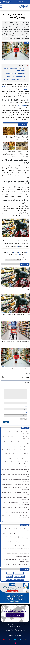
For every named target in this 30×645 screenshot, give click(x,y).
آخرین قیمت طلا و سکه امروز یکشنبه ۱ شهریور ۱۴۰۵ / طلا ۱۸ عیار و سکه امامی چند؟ (15, 498)
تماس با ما (13, 625)
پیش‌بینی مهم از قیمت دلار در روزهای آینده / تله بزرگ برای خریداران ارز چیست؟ (16, 432)
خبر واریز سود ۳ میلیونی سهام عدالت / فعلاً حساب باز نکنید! (16, 542)
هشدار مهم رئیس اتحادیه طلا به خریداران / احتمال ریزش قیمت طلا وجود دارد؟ (15, 475)
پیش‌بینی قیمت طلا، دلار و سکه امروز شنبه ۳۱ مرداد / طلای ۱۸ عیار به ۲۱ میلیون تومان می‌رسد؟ (15, 516)
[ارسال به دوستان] (6, 240)
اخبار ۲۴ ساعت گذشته (15, 627)
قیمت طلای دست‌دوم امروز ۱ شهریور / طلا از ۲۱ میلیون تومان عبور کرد (15, 493)
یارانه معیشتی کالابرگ (21, 106)
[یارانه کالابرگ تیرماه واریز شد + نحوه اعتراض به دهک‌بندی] (15, 357)
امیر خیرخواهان (15, 246)
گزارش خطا (24, 377)
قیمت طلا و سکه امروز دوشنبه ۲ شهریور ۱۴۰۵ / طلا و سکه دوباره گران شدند (15, 470)
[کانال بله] (14, 598)
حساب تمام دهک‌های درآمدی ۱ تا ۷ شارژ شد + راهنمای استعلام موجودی (16, 315)
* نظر (25, 388)
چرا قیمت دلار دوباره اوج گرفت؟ (21, 466)
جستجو (23, 625)
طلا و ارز (26, 241)
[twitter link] (20, 639)
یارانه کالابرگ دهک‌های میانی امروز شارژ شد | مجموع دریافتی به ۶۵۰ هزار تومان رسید (16, 342)
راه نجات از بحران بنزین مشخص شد (20, 545)
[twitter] (20, 257)
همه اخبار (8, 625)
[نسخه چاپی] (3, 240)
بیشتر (2, 521)
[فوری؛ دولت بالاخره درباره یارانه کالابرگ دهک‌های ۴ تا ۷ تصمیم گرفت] (15, 277)
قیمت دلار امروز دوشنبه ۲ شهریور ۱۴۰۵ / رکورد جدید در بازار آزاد (15, 484)
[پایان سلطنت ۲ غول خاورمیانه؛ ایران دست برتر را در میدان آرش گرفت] (23, 257)
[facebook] (26, 257)
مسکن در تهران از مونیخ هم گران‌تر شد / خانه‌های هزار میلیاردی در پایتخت (15, 538)
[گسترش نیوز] (24, 7)
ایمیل (25, 406)
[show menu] (1, 5)
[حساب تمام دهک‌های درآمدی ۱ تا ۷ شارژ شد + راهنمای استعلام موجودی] (15, 304)
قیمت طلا (18, 241)
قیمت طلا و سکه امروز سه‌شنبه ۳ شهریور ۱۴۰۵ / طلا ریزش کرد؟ (22, 153)
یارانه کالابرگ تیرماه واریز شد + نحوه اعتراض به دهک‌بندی (17, 368)
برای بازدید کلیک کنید (15, 615)
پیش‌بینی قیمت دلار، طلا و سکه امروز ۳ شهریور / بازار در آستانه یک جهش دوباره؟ (9, 153)
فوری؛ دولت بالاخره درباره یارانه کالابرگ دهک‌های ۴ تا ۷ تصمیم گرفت (16, 288)
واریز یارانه (10, 253)
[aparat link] (15, 642)
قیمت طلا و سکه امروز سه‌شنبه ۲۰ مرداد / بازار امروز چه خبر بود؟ (15, 564)
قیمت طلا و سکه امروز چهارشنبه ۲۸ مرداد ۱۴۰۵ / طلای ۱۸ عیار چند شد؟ (15, 529)
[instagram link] (10, 639)
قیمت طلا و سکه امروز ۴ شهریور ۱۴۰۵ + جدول (10, 137)
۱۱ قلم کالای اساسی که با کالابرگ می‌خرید (15, 73)
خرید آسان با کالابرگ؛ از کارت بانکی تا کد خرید (14, 80)
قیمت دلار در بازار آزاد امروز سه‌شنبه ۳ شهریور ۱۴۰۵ (17, 458)
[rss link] (26, 639)
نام (26, 400)
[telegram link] (15, 639)
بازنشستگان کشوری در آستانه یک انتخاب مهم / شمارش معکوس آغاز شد (16, 549)
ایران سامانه (11, 635)
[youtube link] (4, 639)
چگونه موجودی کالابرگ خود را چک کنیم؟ (15, 76)
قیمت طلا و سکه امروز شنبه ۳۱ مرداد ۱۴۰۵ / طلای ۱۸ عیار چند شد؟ (16, 508)
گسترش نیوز (9, 630)
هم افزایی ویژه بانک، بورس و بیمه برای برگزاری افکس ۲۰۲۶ (16, 553)
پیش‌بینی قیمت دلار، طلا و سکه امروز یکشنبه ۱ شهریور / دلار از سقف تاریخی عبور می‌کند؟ (16, 503)
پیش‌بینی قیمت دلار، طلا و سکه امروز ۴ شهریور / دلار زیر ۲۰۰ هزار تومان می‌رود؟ (22, 137)
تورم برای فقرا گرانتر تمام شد (22, 556)
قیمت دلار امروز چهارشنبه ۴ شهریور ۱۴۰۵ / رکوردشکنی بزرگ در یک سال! (15, 442)
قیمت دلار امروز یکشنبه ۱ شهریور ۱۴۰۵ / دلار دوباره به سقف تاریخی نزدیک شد (16, 488)
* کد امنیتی (25, 413)
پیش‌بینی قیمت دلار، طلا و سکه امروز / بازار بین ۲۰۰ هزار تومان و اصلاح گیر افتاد (15, 480)
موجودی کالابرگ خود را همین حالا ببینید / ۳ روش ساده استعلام (15, 534)
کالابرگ (16, 253)
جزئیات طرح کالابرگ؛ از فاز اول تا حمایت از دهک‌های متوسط (14, 69)
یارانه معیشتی (22, 253)
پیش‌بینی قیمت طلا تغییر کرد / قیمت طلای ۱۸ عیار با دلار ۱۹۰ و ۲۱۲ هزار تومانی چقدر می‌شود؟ (15, 462)
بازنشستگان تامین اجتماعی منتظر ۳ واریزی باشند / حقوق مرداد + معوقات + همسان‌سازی (16, 560)
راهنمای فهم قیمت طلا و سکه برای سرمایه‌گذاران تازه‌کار (17, 512)
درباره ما (19, 625)
